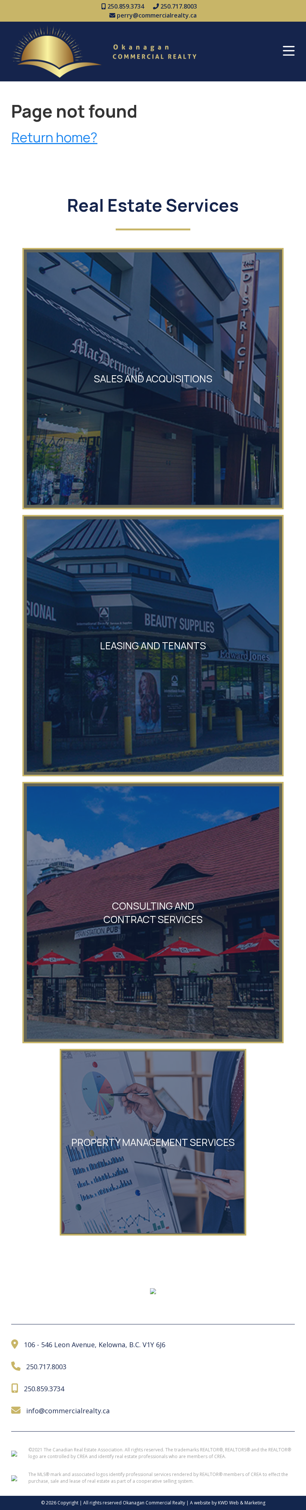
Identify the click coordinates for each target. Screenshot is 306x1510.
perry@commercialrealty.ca (156, 15)
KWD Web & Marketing (241, 1503)
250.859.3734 (125, 6)
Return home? (54, 137)
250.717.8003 (178, 6)
